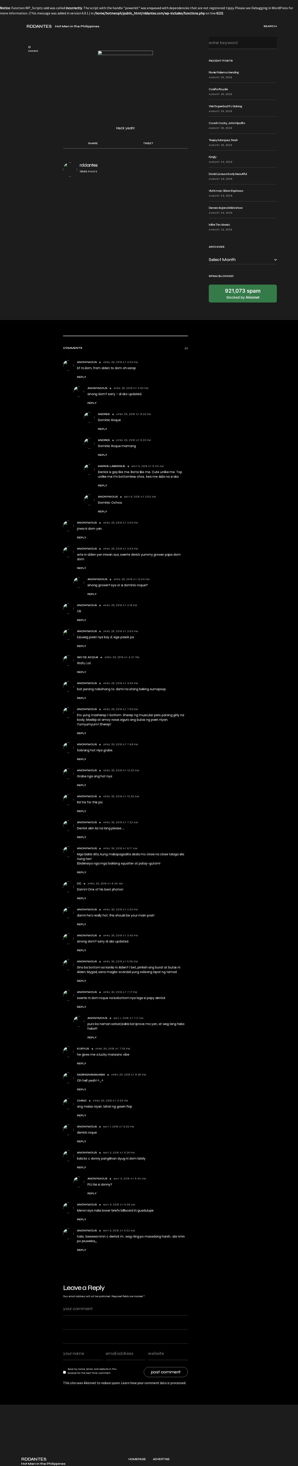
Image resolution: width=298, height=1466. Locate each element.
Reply (81, 377)
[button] (22, 26)
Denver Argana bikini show (226, 208)
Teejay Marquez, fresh (223, 140)
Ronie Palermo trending (224, 72)
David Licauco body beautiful (228, 174)
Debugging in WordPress (269, 8)
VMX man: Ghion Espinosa (226, 191)
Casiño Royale (218, 89)
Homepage (137, 1459)
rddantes (89, 165)
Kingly (212, 157)
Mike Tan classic (219, 224)
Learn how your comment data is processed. (153, 1383)
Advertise (161, 1459)
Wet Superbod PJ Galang (225, 106)
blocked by (243, 293)
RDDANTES (38, 26)
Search (272, 43)
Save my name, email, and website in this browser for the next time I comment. (92, 1370)
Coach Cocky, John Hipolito (227, 123)
